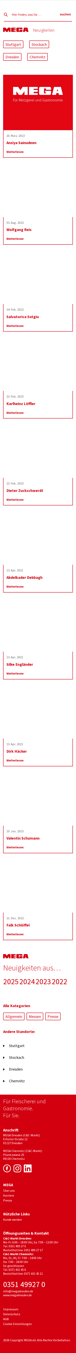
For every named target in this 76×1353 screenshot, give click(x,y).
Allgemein (13, 1016)
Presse (53, 1016)
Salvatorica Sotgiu (22, 316)
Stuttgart (13, 44)
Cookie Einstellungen (17, 1324)
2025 (11, 981)
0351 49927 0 (24, 1284)
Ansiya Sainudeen (21, 142)
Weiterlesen (15, 152)
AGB (6, 1319)
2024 (27, 981)
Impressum (10, 1309)
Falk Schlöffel (18, 925)
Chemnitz (37, 56)
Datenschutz (11, 1314)
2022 (59, 981)
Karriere (8, 1195)
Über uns (9, 1190)
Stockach (39, 44)
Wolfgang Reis (19, 229)
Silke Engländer (19, 664)
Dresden (12, 56)
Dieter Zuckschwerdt (24, 490)
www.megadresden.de (17, 1295)
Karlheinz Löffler (20, 403)
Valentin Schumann (23, 838)
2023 (43, 981)
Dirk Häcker (16, 751)
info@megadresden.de (18, 1291)
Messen (35, 1016)
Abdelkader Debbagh (24, 577)
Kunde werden (12, 1219)
